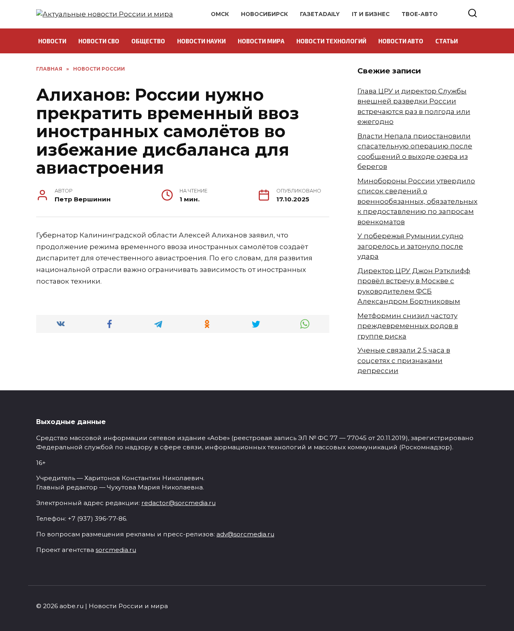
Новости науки (201, 41)
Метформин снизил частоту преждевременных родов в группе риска (407, 326)
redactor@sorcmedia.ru (178, 503)
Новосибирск (264, 14)
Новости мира (261, 41)
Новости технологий (331, 41)
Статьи (446, 41)
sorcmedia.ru (116, 550)
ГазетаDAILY (320, 14)
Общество (148, 41)
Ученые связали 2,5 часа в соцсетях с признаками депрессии (403, 360)
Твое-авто (420, 14)
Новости (52, 41)
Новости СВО (98, 41)
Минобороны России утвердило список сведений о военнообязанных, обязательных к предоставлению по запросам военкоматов (417, 201)
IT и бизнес (371, 14)
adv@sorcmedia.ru (245, 534)
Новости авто (400, 41)
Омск (220, 14)
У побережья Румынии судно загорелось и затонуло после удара (410, 246)
